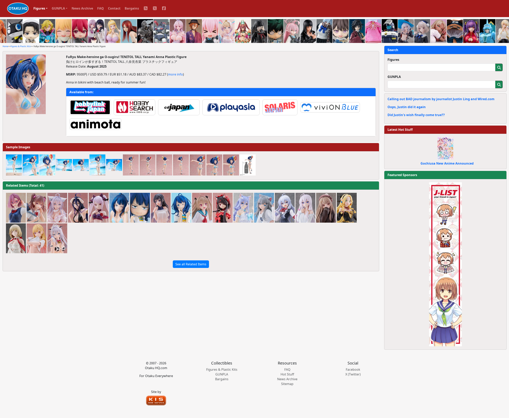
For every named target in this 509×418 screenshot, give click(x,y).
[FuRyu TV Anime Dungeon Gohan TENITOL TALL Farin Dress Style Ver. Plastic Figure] (16, 238)
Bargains (132, 8)
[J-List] (445, 264)
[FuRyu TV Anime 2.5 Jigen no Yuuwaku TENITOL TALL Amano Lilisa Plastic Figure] (16, 208)
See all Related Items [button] (190, 264)
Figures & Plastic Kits (21, 46)
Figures (393, 59)
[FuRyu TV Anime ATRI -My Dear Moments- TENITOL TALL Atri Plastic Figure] (202, 208)
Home (5, 46)
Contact (114, 8)
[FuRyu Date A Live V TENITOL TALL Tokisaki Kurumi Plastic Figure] (223, 208)
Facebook (353, 369)
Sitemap (287, 384)
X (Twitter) (353, 374)
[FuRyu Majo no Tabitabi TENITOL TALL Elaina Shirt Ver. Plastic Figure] (305, 208)
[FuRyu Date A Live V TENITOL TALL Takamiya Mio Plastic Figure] (243, 208)
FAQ (100, 8)
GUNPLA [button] (58, 8)
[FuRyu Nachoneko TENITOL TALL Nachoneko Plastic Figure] (264, 208)
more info (175, 74)
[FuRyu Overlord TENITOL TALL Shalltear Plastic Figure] (99, 208)
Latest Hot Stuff (400, 129)
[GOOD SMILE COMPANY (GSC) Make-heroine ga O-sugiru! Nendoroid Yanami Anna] (140, 208)
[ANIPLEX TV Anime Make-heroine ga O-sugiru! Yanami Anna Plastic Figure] (119, 208)
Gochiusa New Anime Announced (447, 163)
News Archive (82, 8)
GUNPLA (394, 77)
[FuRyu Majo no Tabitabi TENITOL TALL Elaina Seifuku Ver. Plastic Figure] (285, 208)
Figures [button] (39, 8)
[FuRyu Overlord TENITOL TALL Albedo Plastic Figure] (78, 208)
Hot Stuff (287, 374)
